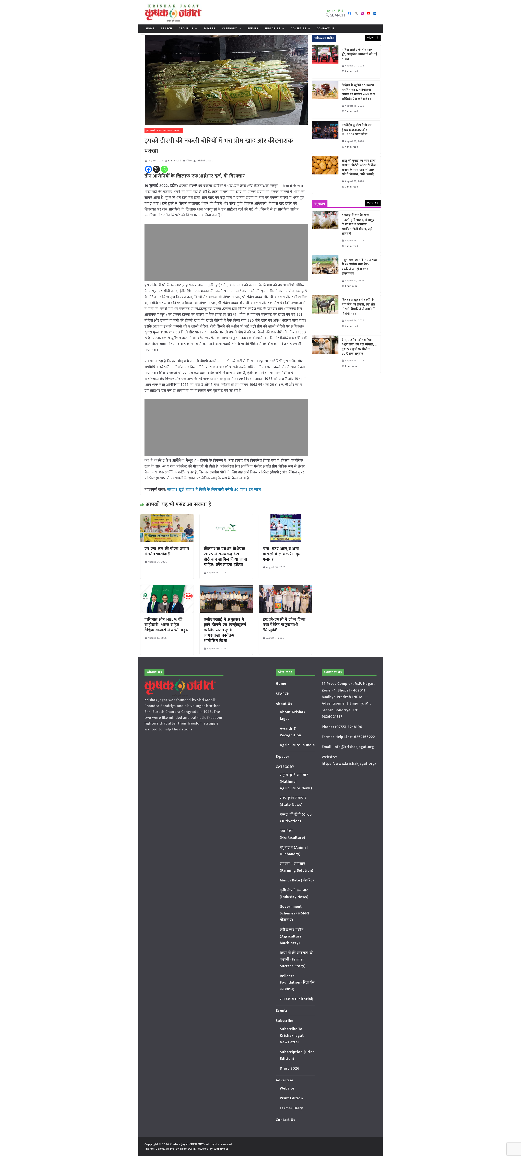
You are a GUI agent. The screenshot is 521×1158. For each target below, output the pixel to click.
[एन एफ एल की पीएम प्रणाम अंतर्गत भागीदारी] (167, 517)
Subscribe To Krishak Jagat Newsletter (292, 1035)
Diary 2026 (289, 1068)
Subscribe (272, 28)
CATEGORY (229, 28)
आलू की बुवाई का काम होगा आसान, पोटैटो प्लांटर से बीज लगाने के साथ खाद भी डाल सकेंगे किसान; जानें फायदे (359, 168)
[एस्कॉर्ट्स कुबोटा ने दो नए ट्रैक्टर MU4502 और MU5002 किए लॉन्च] (325, 137)
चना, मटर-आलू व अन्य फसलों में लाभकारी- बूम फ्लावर (282, 554)
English (331, 11)
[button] (195, 28)
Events (252, 28)
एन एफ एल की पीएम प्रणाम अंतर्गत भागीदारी (166, 551)
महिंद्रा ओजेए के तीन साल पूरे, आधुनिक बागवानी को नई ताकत (359, 55)
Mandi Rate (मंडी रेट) (297, 880)
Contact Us (325, 28)
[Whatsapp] (164, 169)
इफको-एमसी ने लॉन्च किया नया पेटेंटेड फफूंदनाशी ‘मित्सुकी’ (284, 625)
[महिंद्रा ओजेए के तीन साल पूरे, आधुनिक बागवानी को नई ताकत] (325, 61)
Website (287, 1088)
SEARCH (166, 28)
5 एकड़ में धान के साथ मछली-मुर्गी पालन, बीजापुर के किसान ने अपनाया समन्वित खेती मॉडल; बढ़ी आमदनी (358, 224)
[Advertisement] (226, 252)
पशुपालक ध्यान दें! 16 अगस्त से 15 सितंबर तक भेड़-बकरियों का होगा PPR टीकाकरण (359, 267)
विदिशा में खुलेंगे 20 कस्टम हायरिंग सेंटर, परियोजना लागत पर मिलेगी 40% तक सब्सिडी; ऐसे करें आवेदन (358, 92)
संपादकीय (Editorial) (296, 999)
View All (372, 37)
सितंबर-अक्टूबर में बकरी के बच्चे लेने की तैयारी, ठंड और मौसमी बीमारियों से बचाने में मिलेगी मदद (358, 307)
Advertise (298, 28)
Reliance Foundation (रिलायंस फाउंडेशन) (297, 982)
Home (150, 28)
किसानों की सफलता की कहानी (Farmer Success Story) (296, 959)
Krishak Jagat (205, 161)
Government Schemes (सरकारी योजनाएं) (294, 913)
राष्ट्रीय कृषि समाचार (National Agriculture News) (296, 781)
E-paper (210, 28)
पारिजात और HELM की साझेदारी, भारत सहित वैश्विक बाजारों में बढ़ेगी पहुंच (166, 625)
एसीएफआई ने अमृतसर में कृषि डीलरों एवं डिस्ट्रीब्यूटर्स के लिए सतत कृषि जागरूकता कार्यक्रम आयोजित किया (225, 630)
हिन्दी (341, 11)
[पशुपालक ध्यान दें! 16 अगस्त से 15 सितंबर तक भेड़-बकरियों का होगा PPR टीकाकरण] (325, 274)
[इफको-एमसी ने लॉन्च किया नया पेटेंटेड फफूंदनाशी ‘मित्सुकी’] (285, 588)
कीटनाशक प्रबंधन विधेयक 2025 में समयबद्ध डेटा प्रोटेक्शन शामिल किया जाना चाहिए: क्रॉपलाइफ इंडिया (225, 556)
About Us (186, 28)
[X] (156, 169)
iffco (189, 161)
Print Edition (291, 1098)
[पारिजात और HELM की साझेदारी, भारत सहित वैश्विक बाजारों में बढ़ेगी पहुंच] (167, 588)
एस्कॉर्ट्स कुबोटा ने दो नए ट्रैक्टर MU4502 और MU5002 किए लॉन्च (357, 130)
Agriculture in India (297, 745)
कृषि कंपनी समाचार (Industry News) (164, 130)
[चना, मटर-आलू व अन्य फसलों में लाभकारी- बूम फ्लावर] (285, 517)
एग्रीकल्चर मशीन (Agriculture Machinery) (292, 936)
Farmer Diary (291, 1108)
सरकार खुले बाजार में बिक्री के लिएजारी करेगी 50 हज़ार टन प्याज (214, 490)
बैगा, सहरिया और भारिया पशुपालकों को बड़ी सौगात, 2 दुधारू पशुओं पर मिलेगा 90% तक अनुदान (359, 347)
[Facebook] (148, 169)
